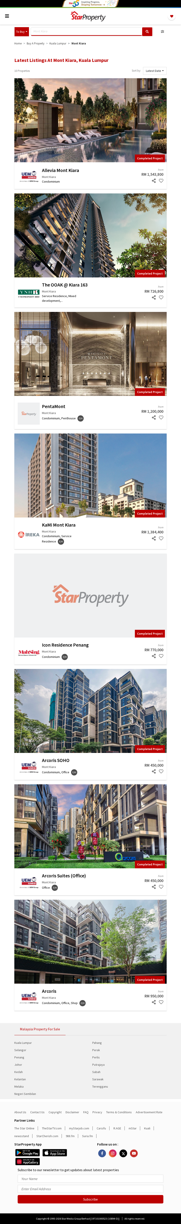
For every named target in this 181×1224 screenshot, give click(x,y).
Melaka (19, 1086)
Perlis (96, 1057)
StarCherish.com (47, 1136)
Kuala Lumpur (23, 1043)
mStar (133, 1128)
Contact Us (37, 1112)
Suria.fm (87, 1136)
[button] (21, 31)
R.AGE (117, 1128)
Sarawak (98, 1079)
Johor (18, 1065)
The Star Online (24, 1128)
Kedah (18, 1072)
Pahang (97, 1043)
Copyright (55, 1112)
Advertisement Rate (149, 1112)
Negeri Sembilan (25, 1094)
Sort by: (136, 71)
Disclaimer (72, 1112)
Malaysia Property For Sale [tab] (40, 1029)
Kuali (147, 1128)
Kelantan (20, 1079)
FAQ (86, 1112)
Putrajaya (98, 1065)
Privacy (97, 1112)
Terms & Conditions (119, 1112)
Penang (19, 1057)
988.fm (70, 1136)
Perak (96, 1050)
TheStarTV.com (52, 1128)
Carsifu (101, 1128)
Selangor (20, 1050)
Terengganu (100, 1086)
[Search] (147, 31)
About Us (20, 1112)
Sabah (96, 1072)
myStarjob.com (79, 1128)
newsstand (21, 1136)
